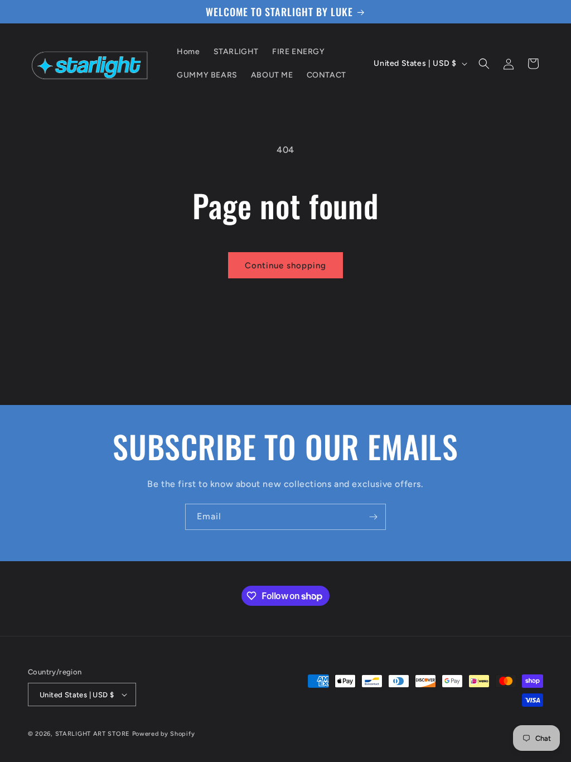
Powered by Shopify (163, 733)
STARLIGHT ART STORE (92, 733)
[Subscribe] (373, 517)
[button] (484, 63)
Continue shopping (285, 266)
